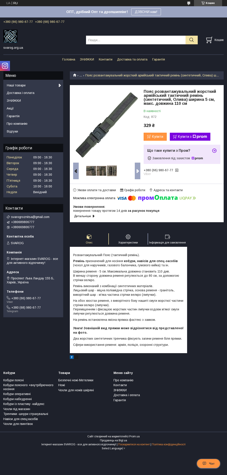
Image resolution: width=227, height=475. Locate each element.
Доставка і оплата (20, 93)
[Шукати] (192, 40)
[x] (76, 358)
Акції (10, 108)
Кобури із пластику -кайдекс (23, 404)
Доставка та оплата (132, 59)
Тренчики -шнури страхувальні (25, 414)
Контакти (105, 59)
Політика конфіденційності (169, 444)
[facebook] (72, 358)
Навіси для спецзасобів (20, 419)
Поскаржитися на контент (134, 444)
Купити (157, 136)
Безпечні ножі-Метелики (75, 380)
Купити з (185, 136)
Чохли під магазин (16, 409)
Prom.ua (134, 436)
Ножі (61, 385)
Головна (68, 59)
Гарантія (158, 59)
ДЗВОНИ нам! (146, 12)
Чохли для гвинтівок (18, 424)
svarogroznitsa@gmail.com (30, 217)
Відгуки (12, 131)
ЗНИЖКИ (87, 59)
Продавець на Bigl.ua (113, 440)
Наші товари (16, 85)
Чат (212, 463)
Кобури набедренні (17, 399)
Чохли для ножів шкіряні (76, 390)
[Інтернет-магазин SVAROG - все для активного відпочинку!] (41, 36)
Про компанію (17, 123)
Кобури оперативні (17, 394)
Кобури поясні (13, 380)
